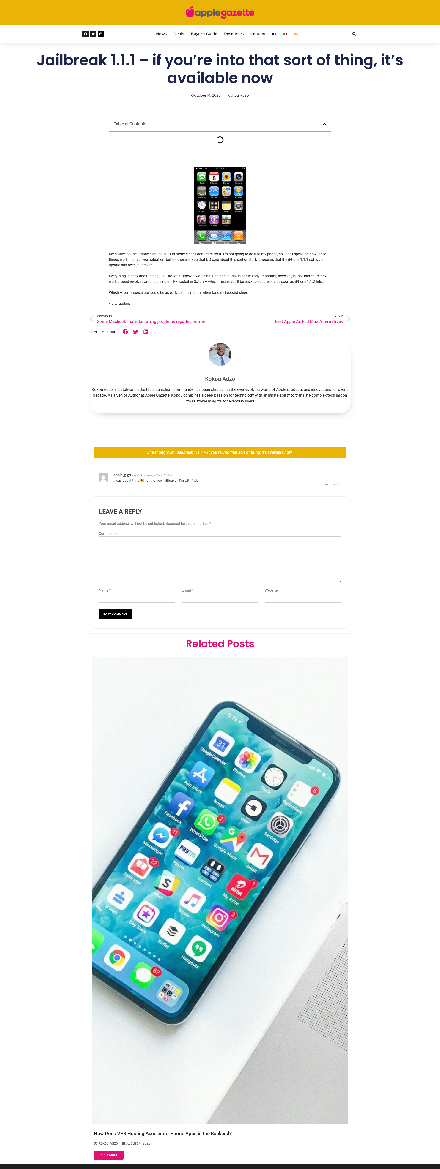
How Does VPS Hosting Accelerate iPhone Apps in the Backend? (163, 1133)
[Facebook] (85, 34)
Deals (178, 34)
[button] (354, 34)
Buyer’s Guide (204, 34)
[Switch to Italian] (285, 34)
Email (187, 590)
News (161, 34)
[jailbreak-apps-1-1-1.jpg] (220, 243)
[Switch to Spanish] (296, 34)
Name (105, 590)
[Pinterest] (101, 34)
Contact (257, 34)
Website (271, 590)
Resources (234, 34)
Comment (108, 533)
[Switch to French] (274, 34)
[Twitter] (93, 34)
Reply (334, 485)
